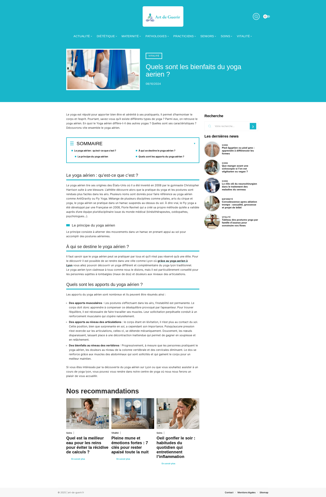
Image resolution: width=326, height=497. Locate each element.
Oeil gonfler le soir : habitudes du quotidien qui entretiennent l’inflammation (176, 447)
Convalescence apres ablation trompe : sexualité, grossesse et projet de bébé (239, 204)
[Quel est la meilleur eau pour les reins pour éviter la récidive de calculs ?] (87, 413)
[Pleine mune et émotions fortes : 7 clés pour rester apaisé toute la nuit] (132, 413)
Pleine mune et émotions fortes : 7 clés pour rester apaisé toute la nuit (130, 445)
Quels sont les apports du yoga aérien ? (161, 156)
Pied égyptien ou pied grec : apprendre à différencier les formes (238, 150)
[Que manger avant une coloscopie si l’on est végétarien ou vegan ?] (212, 167)
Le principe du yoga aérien (93, 156)
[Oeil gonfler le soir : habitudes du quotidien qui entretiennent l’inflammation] (178, 413)
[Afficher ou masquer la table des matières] (149, 144)
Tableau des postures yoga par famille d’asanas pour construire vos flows (240, 222)
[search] (256, 16)
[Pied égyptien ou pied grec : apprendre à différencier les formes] (212, 149)
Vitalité (154, 56)
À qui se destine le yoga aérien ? (157, 150)
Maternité (227, 199)
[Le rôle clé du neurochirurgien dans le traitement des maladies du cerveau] (212, 185)
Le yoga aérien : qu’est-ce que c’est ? (95, 150)
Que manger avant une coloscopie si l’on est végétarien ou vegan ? (235, 168)
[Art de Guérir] (163, 16)
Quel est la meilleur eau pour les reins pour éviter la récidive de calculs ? (87, 445)
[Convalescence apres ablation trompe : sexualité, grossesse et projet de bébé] (212, 203)
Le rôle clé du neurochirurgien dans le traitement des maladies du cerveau (239, 186)
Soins (69, 432)
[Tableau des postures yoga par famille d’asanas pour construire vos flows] (212, 221)
